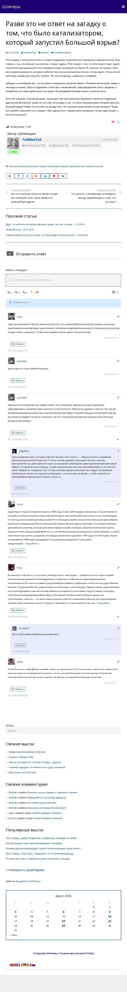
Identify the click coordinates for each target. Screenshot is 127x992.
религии (98, 166)
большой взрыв (17, 166)
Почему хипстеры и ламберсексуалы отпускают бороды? (38, 858)
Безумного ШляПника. (28, 881)
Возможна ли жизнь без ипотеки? (46, 807)
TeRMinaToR (29, 52)
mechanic (22, 361)
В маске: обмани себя (21, 757)
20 (63, 921)
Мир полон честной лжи (22, 772)
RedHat (13, 792)
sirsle (19, 316)
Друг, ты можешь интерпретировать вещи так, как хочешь (39, 224)
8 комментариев (62, 52)
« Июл (13, 935)
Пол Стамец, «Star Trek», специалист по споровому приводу (39, 853)
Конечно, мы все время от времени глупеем (52, 792)
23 (109, 921)
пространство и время (81, 166)
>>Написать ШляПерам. (25, 870)
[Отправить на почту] (10, 176)
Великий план (13, 229)
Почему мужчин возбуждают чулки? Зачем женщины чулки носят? (43, 848)
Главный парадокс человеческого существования (37, 767)
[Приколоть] (54, 176)
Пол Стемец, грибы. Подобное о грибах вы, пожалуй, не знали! (41, 838)
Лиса (19, 567)
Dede (20, 661)
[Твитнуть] (27, 176)
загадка (43, 166)
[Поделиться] (19, 176)
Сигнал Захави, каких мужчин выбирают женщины (34, 843)
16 (109, 916)
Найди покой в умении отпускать (27, 751)
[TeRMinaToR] (13, 143)
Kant (11, 813)
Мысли (45, 52)
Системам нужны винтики (41, 802)
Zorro (20, 504)
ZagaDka (24, 450)
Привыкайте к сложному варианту (46, 797)
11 (31, 916)
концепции (53, 166)
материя (64, 166)
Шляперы (11, 6)
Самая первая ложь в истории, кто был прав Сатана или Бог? (40, 235)
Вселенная (32, 166)
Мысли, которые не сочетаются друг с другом (35, 762)
